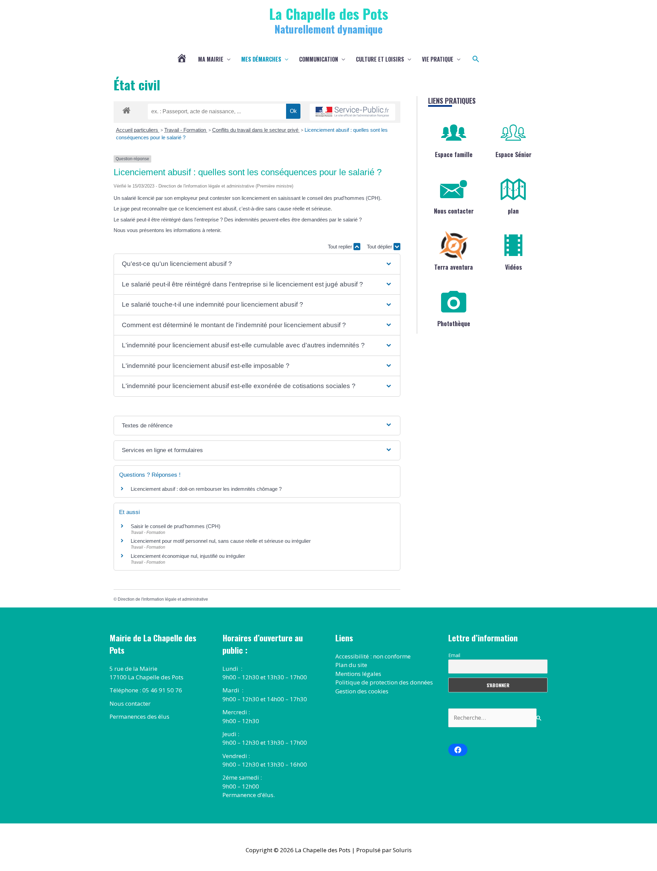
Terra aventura (453, 266)
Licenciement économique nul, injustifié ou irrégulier (188, 556)
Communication (318, 59)
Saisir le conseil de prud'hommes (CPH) (175, 526)
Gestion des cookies (361, 691)
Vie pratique (437, 59)
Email (454, 655)
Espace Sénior (513, 154)
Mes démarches (261, 59)
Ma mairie (210, 59)
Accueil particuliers (137, 130)
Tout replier (340, 246)
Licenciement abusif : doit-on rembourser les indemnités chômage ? (206, 489)
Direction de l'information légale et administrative (163, 599)
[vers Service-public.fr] (352, 112)
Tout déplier (380, 246)
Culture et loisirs (380, 59)
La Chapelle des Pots (328, 13)
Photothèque (453, 323)
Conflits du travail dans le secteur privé (256, 130)
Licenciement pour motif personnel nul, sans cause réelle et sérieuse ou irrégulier (221, 541)
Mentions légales (358, 674)
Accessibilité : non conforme (373, 656)
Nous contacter (454, 210)
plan (513, 210)
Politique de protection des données (384, 682)
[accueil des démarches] (126, 109)
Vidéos (513, 266)
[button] (476, 59)
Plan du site (351, 665)
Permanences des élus (139, 716)
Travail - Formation (185, 130)
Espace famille (454, 154)
